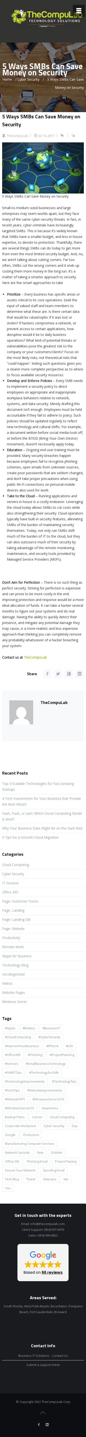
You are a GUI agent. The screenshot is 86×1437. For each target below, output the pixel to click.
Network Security (17, 1152)
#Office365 (13, 1055)
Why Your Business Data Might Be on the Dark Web (42, 828)
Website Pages (13, 992)
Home (7, 79)
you (8, 1188)
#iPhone (52, 1046)
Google (10, 1135)
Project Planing (65, 1161)
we (66, 1179)
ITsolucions (31, 1135)
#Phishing (35, 1055)
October (57, 1152)
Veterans (49, 1179)
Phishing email (37, 1161)
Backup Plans (15, 1117)
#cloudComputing (18, 1037)
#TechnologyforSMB (44, 1072)
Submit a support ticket (43, 1365)
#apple (10, 1028)
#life (69, 1046)
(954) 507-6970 (54, 1229)
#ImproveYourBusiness (22, 1046)
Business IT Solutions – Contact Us (43, 1355)
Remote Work (13, 947)
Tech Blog (12, 1179)
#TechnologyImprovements (25, 1081)
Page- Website (13, 928)
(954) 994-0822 (48, 1235)
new (40, 1152)
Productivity (11, 937)
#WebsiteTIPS (15, 1099)
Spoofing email (53, 1170)
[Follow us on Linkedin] (47, 1425)
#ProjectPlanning (62, 1055)
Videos (7, 983)
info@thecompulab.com (47, 1224)
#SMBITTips (13, 1072)
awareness (50, 1108)
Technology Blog (15, 965)
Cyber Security (28, 79)
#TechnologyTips (64, 1081)
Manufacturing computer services (29, 1143)
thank (30, 1179)
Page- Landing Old (16, 919)
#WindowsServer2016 (48, 1099)
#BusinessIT (51, 1028)
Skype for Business (17, 956)
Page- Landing (13, 910)
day (75, 1126)
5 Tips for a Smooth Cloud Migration (30, 837)
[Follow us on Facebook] (39, 1425)
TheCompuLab (35, 657)
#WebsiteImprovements (44, 1090)
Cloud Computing (15, 864)
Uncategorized (13, 974)
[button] (43, 1262)
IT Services (10, 883)
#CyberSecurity (49, 1037)
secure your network (20, 1170)
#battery (29, 1028)
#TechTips (12, 1090)
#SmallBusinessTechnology (46, 1063)
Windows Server (14, 1001)
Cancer (37, 1117)
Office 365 (10, 892)
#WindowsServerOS (19, 1108)
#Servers (11, 1063)
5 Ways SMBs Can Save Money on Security (41, 120)
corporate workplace (20, 1126)
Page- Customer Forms (20, 901)
